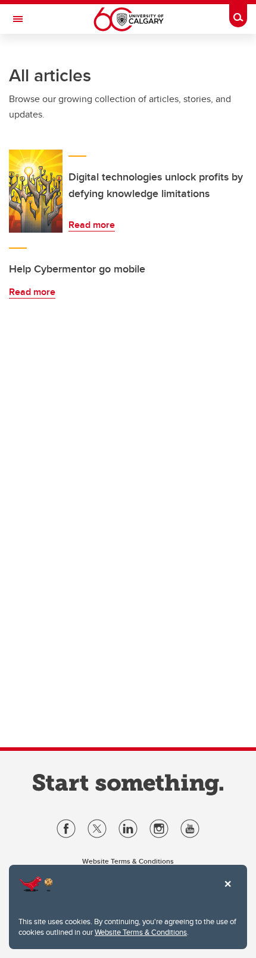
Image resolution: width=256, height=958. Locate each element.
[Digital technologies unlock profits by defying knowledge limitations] (36, 191)
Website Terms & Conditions (141, 932)
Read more (91, 224)
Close (227, 892)
